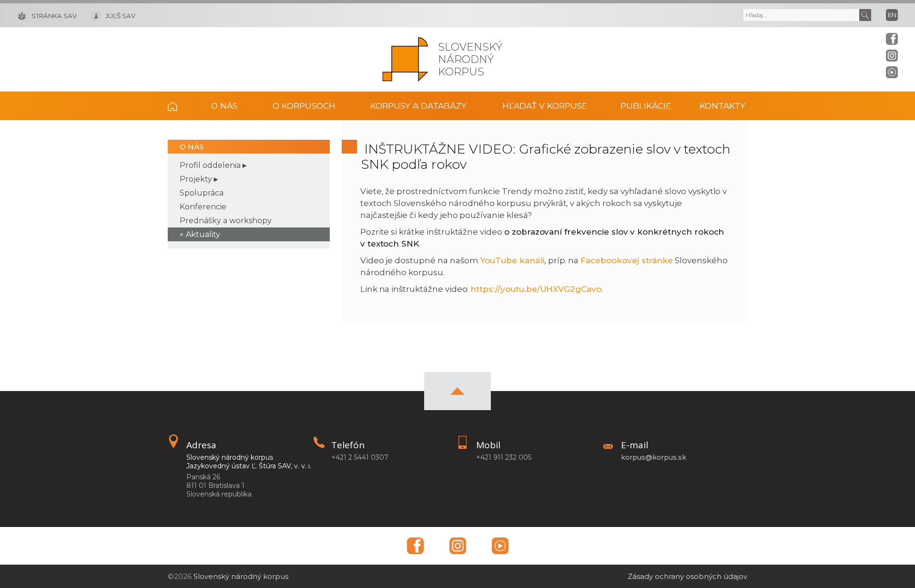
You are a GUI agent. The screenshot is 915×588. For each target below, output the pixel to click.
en (892, 15)
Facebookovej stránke (626, 260)
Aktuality (203, 234)
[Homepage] (405, 59)
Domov (180, 106)
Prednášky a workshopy (226, 220)
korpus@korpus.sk (653, 457)
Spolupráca (202, 192)
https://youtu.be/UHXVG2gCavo (535, 289)
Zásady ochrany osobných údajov (687, 576)
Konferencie (203, 206)
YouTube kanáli (512, 260)
